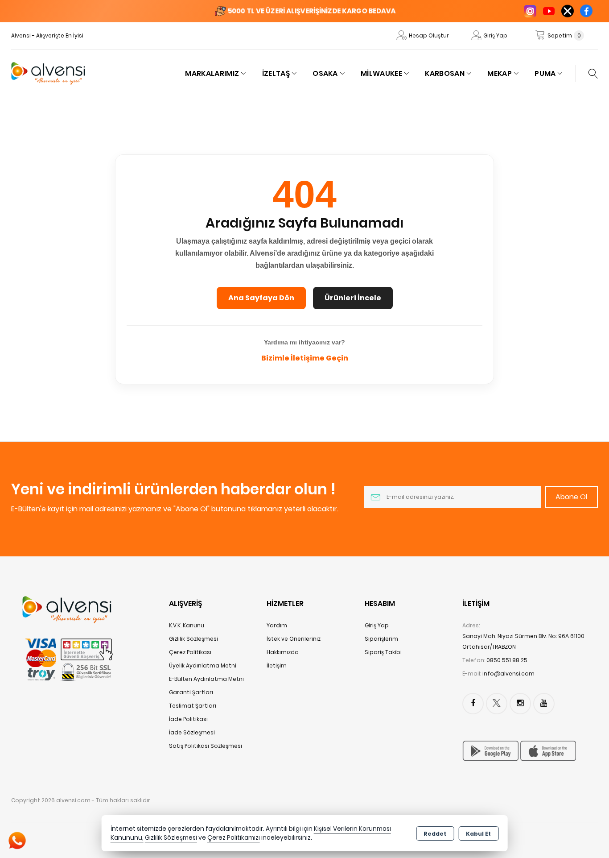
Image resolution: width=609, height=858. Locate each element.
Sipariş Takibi (383, 652)
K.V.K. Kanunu (186, 625)
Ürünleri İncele (353, 298)
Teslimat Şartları (192, 705)
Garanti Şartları (191, 692)
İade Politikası (188, 719)
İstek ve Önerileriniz (294, 638)
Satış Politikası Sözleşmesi (205, 746)
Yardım (277, 625)
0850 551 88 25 (506, 660)
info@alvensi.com (508, 673)
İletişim (277, 665)
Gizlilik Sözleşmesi (193, 638)
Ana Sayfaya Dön (261, 298)
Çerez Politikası (190, 652)
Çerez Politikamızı (233, 837)
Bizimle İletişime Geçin (304, 358)
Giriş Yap (495, 35)
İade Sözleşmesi (192, 732)
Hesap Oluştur (429, 35)
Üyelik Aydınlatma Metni (202, 665)
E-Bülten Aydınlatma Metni (206, 679)
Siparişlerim (381, 638)
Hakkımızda (283, 652)
